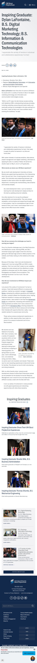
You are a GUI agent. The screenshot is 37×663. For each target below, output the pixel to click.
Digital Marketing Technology (16, 82)
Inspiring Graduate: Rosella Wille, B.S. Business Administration (16, 460)
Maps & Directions (25, 615)
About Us (5, 621)
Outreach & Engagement (9, 619)
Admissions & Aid (7, 612)
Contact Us (7, 593)
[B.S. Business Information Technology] (9, 532)
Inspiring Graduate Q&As (18, 571)
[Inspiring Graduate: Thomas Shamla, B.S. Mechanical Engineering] (18, 479)
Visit (27, 631)
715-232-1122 (18, 587)
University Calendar (8, 632)
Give (27, 635)
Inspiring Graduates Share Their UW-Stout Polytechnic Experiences (17, 428)
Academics (6, 615)
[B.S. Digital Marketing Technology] (9, 513)
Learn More (6, 523)
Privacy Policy (4, 650)
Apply (27, 628)
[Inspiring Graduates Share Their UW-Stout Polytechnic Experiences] (18, 415)
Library (5, 634)
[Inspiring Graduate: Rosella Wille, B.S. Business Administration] (18, 447)
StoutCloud (23, 619)
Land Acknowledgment (27, 593)
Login (27, 638)
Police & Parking (7, 636)
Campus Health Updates (26, 612)
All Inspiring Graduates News (17, 402)
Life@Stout (6, 617)
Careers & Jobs (7, 630)
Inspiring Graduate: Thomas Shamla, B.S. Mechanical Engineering (17, 492)
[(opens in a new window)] (7, 65)
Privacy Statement (15, 593)
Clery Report (6, 638)
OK (2, 660)
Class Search (23, 617)
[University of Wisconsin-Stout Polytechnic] (18, 582)
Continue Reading (8, 564)
